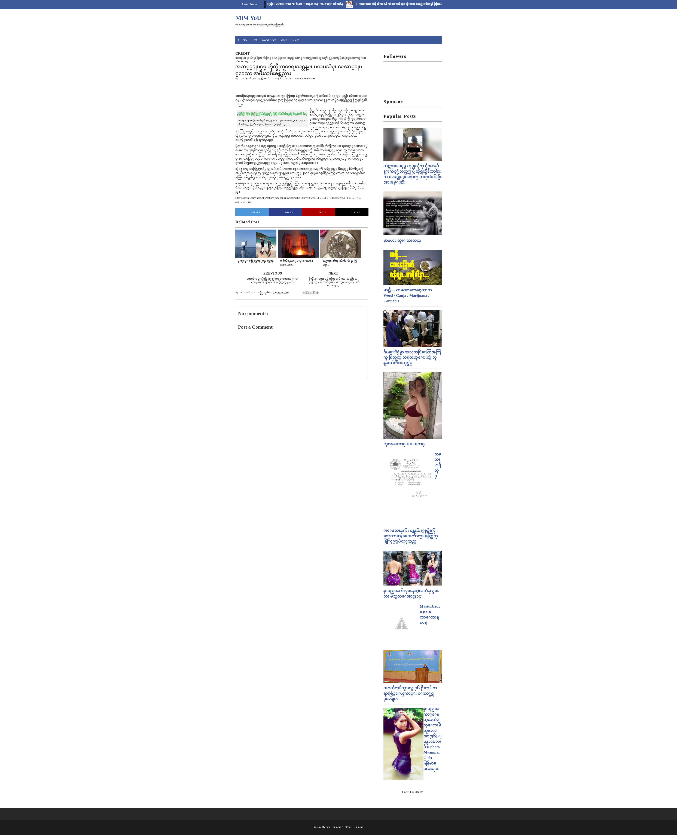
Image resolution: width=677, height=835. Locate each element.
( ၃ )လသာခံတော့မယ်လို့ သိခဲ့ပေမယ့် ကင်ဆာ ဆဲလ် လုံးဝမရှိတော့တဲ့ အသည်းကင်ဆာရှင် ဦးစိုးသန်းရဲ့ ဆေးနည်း (373, 4)
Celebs (295, 39)
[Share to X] (310, 292)
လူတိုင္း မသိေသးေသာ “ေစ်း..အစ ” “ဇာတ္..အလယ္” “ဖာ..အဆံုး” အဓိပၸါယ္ (274, 4)
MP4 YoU (248, 17)
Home (244, 39)
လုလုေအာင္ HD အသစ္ (404, 444)
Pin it (322, 212)
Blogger (418, 792)
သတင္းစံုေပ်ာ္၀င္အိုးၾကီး (255, 78)
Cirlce (355, 212)
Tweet (256, 212)
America (299, 78)
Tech (254, 39)
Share (289, 212)
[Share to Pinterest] (317, 292)
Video (283, 39)
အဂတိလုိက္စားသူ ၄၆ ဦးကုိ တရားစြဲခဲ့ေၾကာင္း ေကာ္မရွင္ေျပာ (410, 693)
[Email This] (304, 292)
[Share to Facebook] (314, 292)
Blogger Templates (353, 827)
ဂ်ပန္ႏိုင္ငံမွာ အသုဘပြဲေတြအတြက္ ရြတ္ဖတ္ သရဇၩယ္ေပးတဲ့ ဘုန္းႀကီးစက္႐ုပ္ (412, 357)
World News (269, 39)
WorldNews (309, 78)
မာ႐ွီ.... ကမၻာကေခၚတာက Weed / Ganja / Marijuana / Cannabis (407, 295)
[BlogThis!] (307, 292)
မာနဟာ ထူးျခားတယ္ (402, 240)
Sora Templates (333, 827)
